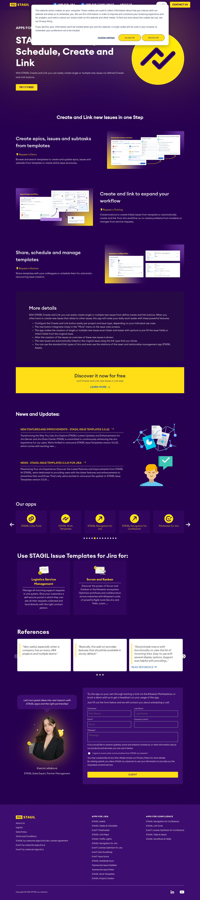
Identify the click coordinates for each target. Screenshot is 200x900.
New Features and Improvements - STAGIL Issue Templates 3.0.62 (65, 429)
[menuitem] (42, 817)
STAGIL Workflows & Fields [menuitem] (158, 839)
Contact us (180, 5)
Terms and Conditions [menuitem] (26, 836)
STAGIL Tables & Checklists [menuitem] (104, 826)
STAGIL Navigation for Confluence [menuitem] (162, 822)
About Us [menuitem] (20, 823)
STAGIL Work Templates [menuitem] (103, 874)
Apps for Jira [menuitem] (100, 817)
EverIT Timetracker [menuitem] (101, 830)
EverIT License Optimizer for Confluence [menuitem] (165, 830)
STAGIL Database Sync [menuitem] (103, 861)
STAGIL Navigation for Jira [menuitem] (104, 843)
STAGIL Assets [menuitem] (98, 822)
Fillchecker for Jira (134, 526)
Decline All (153, 37)
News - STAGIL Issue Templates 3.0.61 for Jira (51, 463)
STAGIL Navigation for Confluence (100, 527)
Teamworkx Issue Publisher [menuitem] (104, 865)
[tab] (97, 675)
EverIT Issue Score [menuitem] (100, 857)
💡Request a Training (111, 210)
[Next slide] (184, 656)
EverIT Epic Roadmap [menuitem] (102, 852)
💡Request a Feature (27, 268)
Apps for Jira (29, 27)
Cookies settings (106, 37)
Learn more (98, 387)
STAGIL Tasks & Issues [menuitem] (156, 835)
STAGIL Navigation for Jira (65, 527)
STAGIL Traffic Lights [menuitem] (102, 839)
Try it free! (26, 87)
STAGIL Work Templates (31, 527)
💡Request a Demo (26, 154)
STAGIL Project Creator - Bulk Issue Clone (169, 529)
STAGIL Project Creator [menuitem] (103, 879)
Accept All (130, 37)
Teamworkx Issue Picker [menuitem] (103, 870)
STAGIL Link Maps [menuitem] (100, 835)
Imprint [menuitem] (19, 828)
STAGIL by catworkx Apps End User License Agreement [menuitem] (42, 841)
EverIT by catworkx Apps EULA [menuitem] (30, 845)
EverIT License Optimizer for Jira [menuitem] (107, 848)
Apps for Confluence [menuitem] (159, 817)
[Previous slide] (16, 656)
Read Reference (142, 667)
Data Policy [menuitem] (21, 832)
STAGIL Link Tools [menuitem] (154, 826)
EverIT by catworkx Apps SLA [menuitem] (30, 850)
